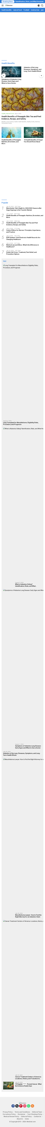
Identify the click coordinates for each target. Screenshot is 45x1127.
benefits (4, 121)
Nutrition (37, 121)
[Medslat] (8, 5)
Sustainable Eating (7, 123)
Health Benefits (22, 121)
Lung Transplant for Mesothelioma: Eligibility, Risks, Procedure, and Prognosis (20, 423)
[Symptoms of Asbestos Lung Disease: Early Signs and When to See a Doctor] (11, 71)
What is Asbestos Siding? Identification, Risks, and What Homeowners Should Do (25, 585)
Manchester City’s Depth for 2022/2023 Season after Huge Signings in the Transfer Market (24, 209)
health (16, 121)
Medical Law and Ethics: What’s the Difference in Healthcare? (22, 246)
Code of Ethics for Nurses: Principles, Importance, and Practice (23, 231)
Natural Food (10, 113)
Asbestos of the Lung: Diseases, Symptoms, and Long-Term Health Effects (32, 69)
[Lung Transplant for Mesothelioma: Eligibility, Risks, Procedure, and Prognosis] (22, 341)
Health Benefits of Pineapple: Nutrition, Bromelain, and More (11, 141)
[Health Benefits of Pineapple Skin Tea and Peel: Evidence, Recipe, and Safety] (22, 99)
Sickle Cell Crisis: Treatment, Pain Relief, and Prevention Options (21, 253)
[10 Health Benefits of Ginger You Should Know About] (34, 132)
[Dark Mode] (39, 5)
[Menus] (3, 5)
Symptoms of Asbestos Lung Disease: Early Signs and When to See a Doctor (11, 81)
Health (3, 113)
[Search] (42, 5)
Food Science (10, 121)
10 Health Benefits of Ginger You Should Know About (33, 141)
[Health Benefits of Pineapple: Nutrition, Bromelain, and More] (11, 132)
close (24, 1083)
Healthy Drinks (31, 121)
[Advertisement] (22, 36)
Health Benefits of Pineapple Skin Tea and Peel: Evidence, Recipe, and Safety (22, 223)
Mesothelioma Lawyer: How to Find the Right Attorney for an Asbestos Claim (28, 916)
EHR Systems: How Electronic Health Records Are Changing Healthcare (23, 238)
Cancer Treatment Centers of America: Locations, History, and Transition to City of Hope (28, 1078)
